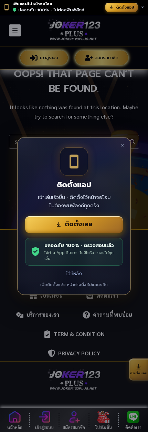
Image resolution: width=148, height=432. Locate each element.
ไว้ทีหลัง (74, 273)
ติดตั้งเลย (79, 224)
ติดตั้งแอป (125, 7)
